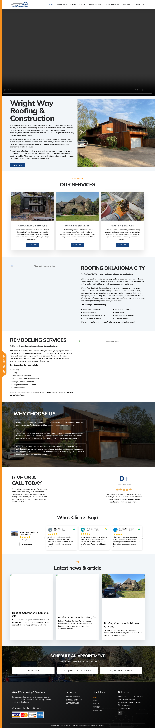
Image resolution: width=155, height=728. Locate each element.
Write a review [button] (27, 544)
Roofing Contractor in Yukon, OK (77, 617)
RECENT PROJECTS (111, 4)
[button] (142, 538)
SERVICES (61, 4)
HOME (51, 4)
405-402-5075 (37, 497)
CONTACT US (139, 4)
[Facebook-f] (120, 713)
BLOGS (73, 4)
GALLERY (126, 4)
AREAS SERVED (95, 4)
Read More (32, 245)
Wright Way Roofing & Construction (29, 692)
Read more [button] (52, 547)
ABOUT (82, 4)
